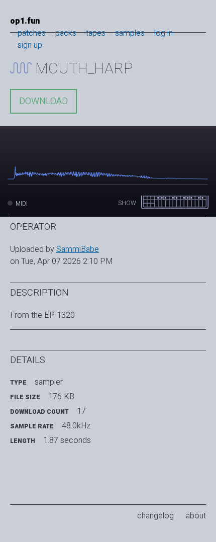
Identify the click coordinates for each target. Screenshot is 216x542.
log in (163, 33)
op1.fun (25, 21)
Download (43, 101)
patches (32, 33)
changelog (155, 516)
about (196, 516)
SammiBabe (77, 249)
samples (130, 33)
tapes (95, 33)
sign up (30, 45)
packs (65, 33)
